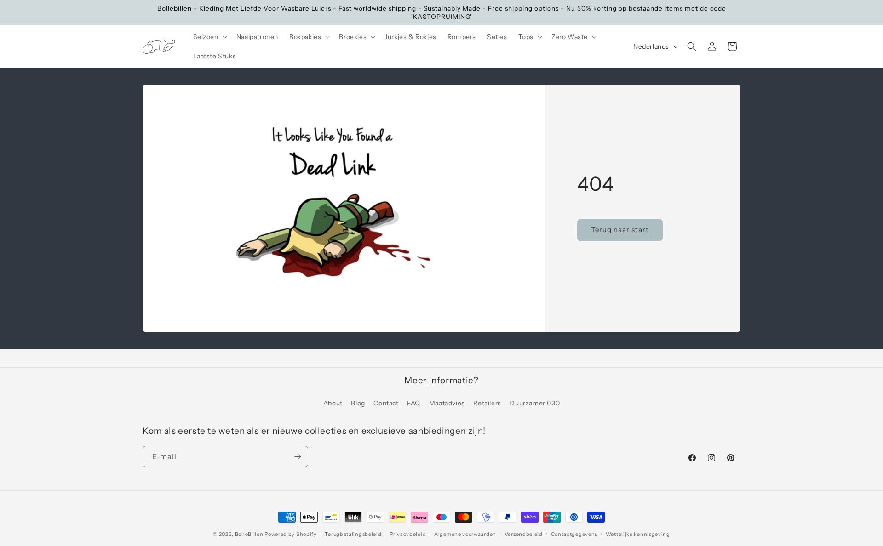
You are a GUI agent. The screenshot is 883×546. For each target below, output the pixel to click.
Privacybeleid (408, 534)
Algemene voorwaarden (465, 534)
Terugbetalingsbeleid (353, 534)
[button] (209, 36)
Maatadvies (447, 403)
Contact (385, 403)
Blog (358, 403)
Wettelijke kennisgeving (638, 534)
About (333, 403)
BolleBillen (249, 534)
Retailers (487, 403)
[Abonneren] (297, 456)
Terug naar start (620, 230)
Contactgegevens (574, 534)
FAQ (413, 403)
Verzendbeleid (524, 534)
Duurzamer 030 (535, 403)
